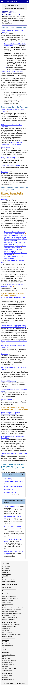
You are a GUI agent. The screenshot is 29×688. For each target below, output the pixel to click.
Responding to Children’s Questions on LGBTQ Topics (15, 243)
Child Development (7, 632)
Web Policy (5, 677)
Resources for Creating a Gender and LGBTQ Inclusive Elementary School (14, 233)
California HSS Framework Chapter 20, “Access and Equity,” (15, 44)
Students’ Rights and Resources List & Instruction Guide (11, 143)
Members (4, 591)
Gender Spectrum (8, 147)
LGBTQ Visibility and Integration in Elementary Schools (13, 285)
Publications (5, 666)
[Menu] (2, 1)
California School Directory (8, 655)
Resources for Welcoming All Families (14, 235)
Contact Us (5, 572)
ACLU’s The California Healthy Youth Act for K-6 (14, 298)
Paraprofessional (8, 489)
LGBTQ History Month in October (10, 165)
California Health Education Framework (12, 72)
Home (4, 5)
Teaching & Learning (13, 5)
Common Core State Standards (10, 598)
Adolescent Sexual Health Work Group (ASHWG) (11, 126)
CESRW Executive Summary (12, 506)
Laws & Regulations (7, 662)
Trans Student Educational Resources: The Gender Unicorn (13, 346)
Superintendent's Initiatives (8, 581)
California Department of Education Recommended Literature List (10, 413)
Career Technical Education (9, 626)
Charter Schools (6, 628)
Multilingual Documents (8, 664)
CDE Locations (6, 566)
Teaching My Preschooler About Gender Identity (14, 341)
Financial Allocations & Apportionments (11, 609)
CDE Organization (6, 570)
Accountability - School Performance (11, 624)
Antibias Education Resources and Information (13, 552)
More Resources (8, 670)
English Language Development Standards (12, 608)
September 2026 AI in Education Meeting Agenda (12, 527)
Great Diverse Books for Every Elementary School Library (15, 254)
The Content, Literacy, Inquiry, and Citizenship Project (13, 368)
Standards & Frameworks (8, 619)
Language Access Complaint (9, 660)
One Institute (4, 172)
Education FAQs (6, 659)
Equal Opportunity (6, 574)
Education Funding (7, 606)
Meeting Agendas (6, 587)
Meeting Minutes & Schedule (9, 589)
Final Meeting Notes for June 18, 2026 (12, 517)
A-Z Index (4, 675)
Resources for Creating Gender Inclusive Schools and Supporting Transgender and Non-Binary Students (15, 238)
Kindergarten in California (8, 615)
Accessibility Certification (8, 679)
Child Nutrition (5, 630)
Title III (4, 649)
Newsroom (5, 578)
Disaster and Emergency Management (11, 634)
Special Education (6, 644)
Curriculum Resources (7, 604)
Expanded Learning (7, 636)
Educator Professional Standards (13, 486)
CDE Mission (5, 568)
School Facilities (6, 642)
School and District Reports (9, 668)
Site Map (10, 675)
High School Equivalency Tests (9, 611)
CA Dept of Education (11, 1)
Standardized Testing (7, 645)
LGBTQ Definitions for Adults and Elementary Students (13, 250)
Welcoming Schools (6, 199)
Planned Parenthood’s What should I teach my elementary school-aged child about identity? (14, 326)
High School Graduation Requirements (11, 613)
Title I (3, 647)
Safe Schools (5, 640)
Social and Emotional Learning (9, 617)
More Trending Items (18, 495)
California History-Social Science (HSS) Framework (12, 31)
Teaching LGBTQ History (8, 157)
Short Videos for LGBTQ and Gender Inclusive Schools (14, 257)
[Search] (27, 1)
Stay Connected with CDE (8, 579)
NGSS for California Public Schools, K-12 (13, 482)
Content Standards (7, 602)
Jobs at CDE (5, 576)
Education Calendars (7, 657)
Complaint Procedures (7, 600)
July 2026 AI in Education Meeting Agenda (13, 540)
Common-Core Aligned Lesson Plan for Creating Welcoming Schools (15, 247)
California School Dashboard (9, 596)
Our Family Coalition (6, 399)
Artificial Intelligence (9, 479)
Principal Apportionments (8, 638)
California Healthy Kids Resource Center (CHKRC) (12, 110)
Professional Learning (10, 7)
